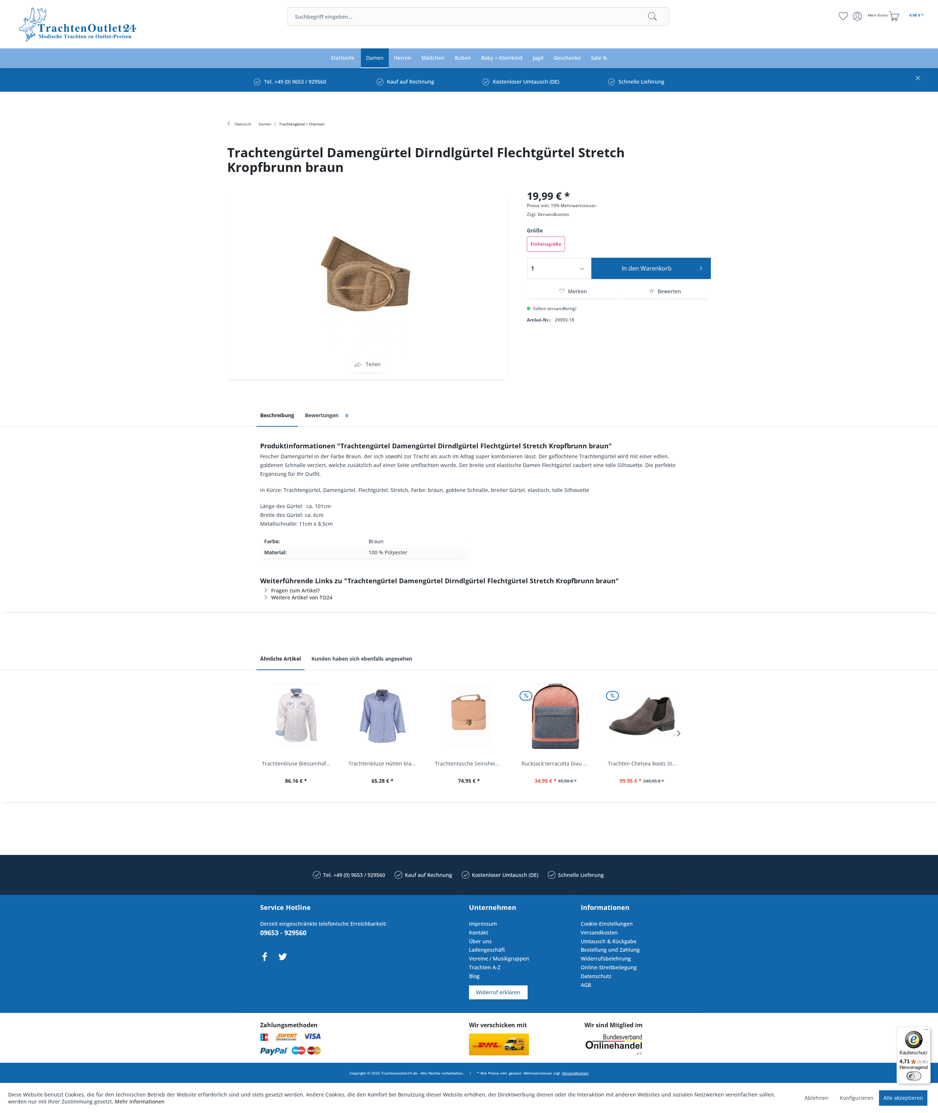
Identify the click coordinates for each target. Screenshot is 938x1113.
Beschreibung (277, 415)
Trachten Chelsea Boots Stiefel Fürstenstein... (644, 763)
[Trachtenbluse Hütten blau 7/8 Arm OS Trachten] (382, 716)
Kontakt (478, 932)
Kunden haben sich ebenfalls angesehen (361, 658)
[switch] (913, 1076)
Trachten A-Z (485, 967)
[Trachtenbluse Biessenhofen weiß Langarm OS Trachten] (296, 716)
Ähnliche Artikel (280, 658)
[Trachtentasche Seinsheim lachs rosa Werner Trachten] (469, 716)
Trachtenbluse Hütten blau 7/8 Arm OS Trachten (384, 763)
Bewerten (668, 291)
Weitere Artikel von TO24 (301, 597)
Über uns (480, 941)
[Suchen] (652, 16)
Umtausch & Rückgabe (608, 941)
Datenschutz (596, 976)
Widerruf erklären (498, 992)
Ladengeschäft (487, 949)
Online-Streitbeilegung (609, 967)
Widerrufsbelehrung (606, 958)
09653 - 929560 (283, 932)
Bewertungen (326, 415)
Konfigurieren (857, 1097)
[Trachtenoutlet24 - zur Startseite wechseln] (78, 24)
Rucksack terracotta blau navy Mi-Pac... (557, 763)
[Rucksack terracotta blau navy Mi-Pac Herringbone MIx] (555, 716)
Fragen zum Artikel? (295, 590)
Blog (474, 976)
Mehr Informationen (140, 1101)
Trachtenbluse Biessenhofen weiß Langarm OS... (298, 763)
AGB (586, 984)
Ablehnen (816, 1097)
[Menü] (926, 1031)
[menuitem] (478, 16)
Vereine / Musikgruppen (499, 958)
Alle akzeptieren (903, 1097)
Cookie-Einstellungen (607, 923)
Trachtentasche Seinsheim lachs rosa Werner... (471, 763)
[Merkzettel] (843, 16)
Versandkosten (553, 214)
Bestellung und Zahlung (610, 949)
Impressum (483, 923)
